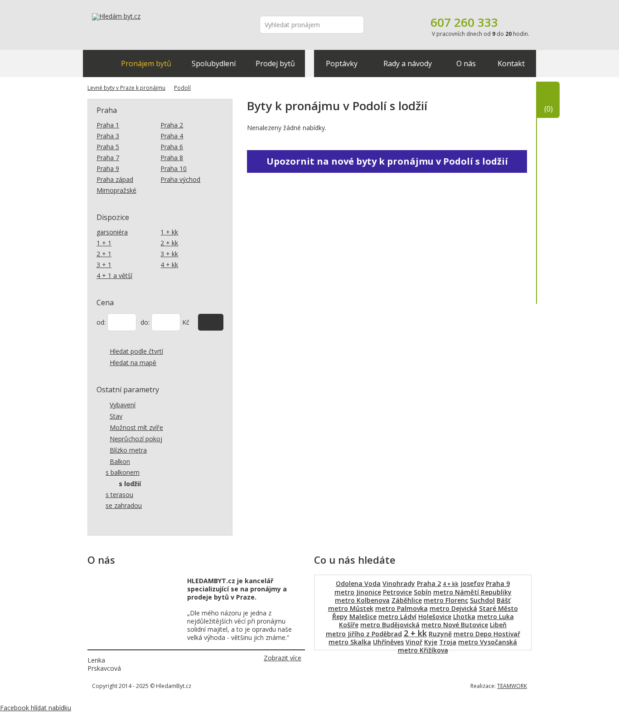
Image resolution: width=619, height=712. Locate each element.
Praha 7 (108, 157)
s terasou (119, 494)
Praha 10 (173, 168)
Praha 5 (108, 146)
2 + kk (169, 243)
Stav (116, 416)
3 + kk (169, 253)
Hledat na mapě (133, 362)
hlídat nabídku (51, 707)
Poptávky (342, 63)
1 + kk (169, 232)
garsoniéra (112, 232)
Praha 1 (108, 125)
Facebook (15, 707)
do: (145, 322)
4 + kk (169, 264)
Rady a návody (407, 63)
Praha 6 (171, 146)
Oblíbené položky (548, 109)
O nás (466, 63)
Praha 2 (171, 125)
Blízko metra (128, 450)
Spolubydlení (214, 63)
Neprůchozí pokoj (136, 438)
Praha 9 (108, 168)
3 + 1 (104, 264)
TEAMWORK (512, 686)
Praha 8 (171, 157)
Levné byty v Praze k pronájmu (126, 88)
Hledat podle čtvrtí (136, 351)
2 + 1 (104, 253)
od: (101, 322)
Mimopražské (116, 190)
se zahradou (124, 505)
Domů (97, 63)
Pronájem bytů (146, 63)
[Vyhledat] (210, 322)
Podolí (182, 88)
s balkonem (123, 472)
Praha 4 (171, 136)
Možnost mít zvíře (136, 427)
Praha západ (115, 179)
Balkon (120, 461)
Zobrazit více (282, 657)
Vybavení (122, 404)
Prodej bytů (275, 63)
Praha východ (180, 179)
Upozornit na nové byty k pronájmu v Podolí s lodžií (387, 161)
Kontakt (511, 63)
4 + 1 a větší (114, 275)
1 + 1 (104, 243)
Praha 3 (108, 136)
